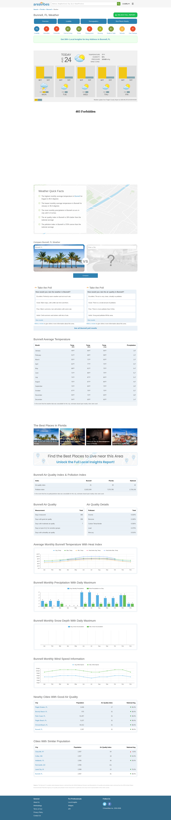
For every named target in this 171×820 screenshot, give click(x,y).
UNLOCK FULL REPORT (126, 15)
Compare (85, 275)
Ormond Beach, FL (41, 725)
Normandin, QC (40, 765)
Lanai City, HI (39, 769)
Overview (45, 21)
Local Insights (72, 802)
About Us (37, 802)
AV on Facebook (109, 804)
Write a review (39, 323)
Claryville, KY (39, 751)
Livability (125, 4)
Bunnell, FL (38, 729)
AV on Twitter (104, 804)
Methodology (38, 805)
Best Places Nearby (122, 21)
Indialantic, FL (39, 760)
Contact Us (37, 815)
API (69, 809)
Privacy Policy (38, 812)
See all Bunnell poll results (85, 328)
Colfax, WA (38, 756)
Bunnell (49, 9)
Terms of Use (38, 809)
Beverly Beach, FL (41, 711)
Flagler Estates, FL (41, 707)
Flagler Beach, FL (41, 720)
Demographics (93, 21)
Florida (42, 9)
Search (36, 9)
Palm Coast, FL (40, 716)
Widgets (70, 805)
